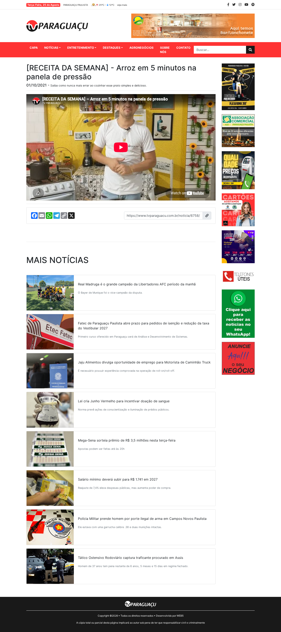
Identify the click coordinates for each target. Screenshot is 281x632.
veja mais (122, 4)
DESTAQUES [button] (111, 47)
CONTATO (183, 47)
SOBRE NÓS (165, 50)
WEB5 (180, 615)
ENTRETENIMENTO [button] (80, 47)
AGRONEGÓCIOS (141, 47)
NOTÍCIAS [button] (51, 47)
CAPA (34, 47)
